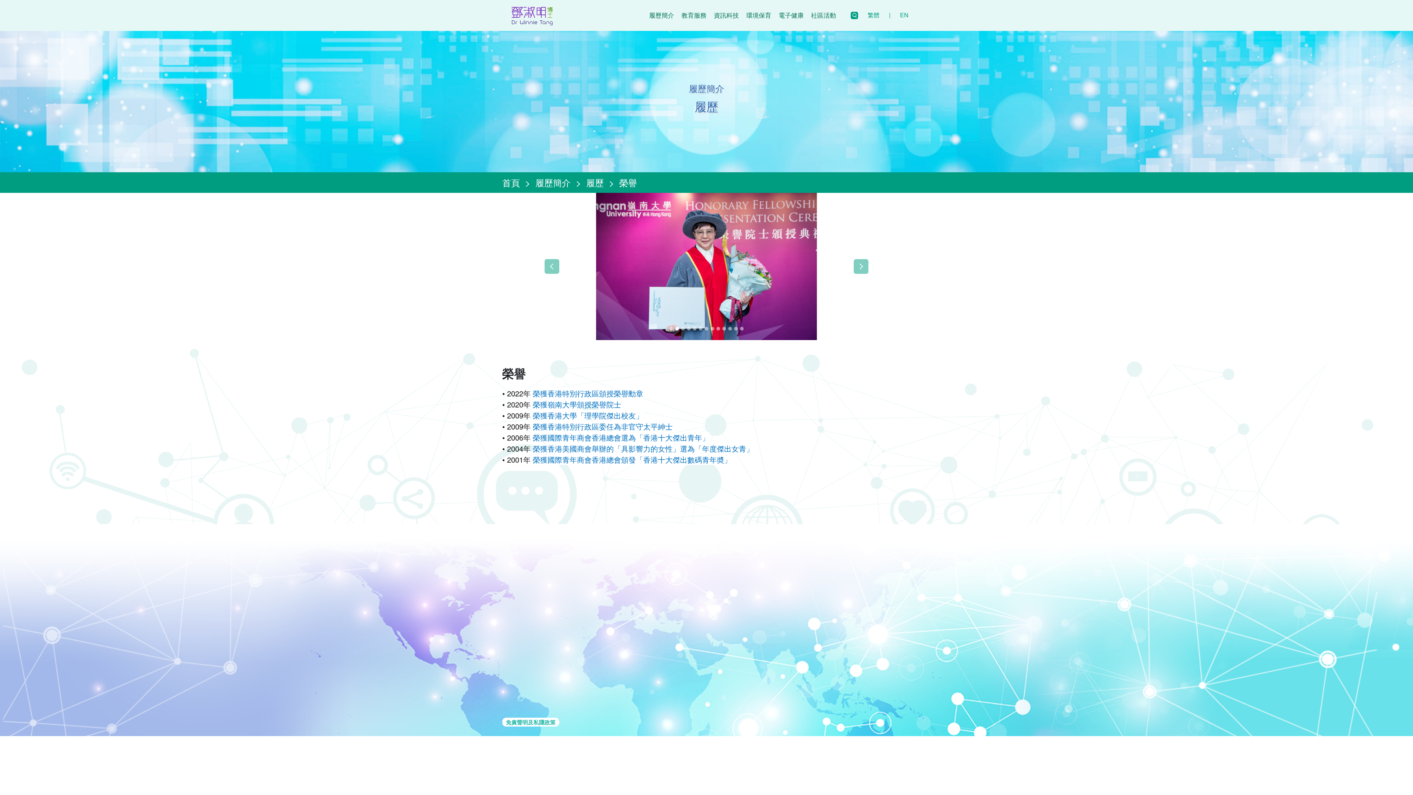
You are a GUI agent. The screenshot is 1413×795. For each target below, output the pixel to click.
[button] (552, 266)
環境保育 (758, 15)
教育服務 (693, 15)
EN (904, 15)
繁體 (873, 15)
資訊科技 (726, 15)
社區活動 (823, 15)
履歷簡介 (661, 15)
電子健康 (791, 15)
